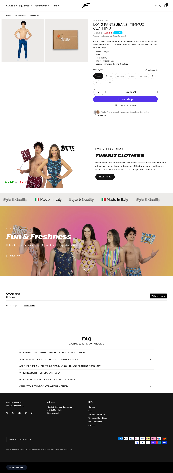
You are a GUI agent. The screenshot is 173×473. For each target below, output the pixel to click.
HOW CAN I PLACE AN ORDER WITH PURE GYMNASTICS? (47, 379)
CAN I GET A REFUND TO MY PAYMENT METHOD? (44, 386)
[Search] (160, 6)
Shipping (106, 36)
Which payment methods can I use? (39, 373)
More (54, 5)
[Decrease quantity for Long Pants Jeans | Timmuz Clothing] (95, 92)
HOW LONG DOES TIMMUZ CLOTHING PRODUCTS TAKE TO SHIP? (52, 352)
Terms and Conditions (97, 418)
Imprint (91, 425)
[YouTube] (21, 413)
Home (8, 15)
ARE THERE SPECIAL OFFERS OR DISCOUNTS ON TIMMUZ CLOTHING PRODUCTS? (60, 366)
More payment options (125, 105)
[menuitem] (12, 6)
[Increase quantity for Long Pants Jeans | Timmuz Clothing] (102, 92)
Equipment (24, 5)
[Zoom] (39, 24)
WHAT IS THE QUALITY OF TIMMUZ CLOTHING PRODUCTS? (49, 359)
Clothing (10, 5)
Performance (40, 5)
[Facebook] (9, 413)
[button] (105, 177)
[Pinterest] (27, 413)
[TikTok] (33, 412)
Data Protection (95, 422)
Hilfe (90, 402)
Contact (91, 407)
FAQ (90, 411)
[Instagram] (15, 413)
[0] (165, 6)
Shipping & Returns (96, 414)
